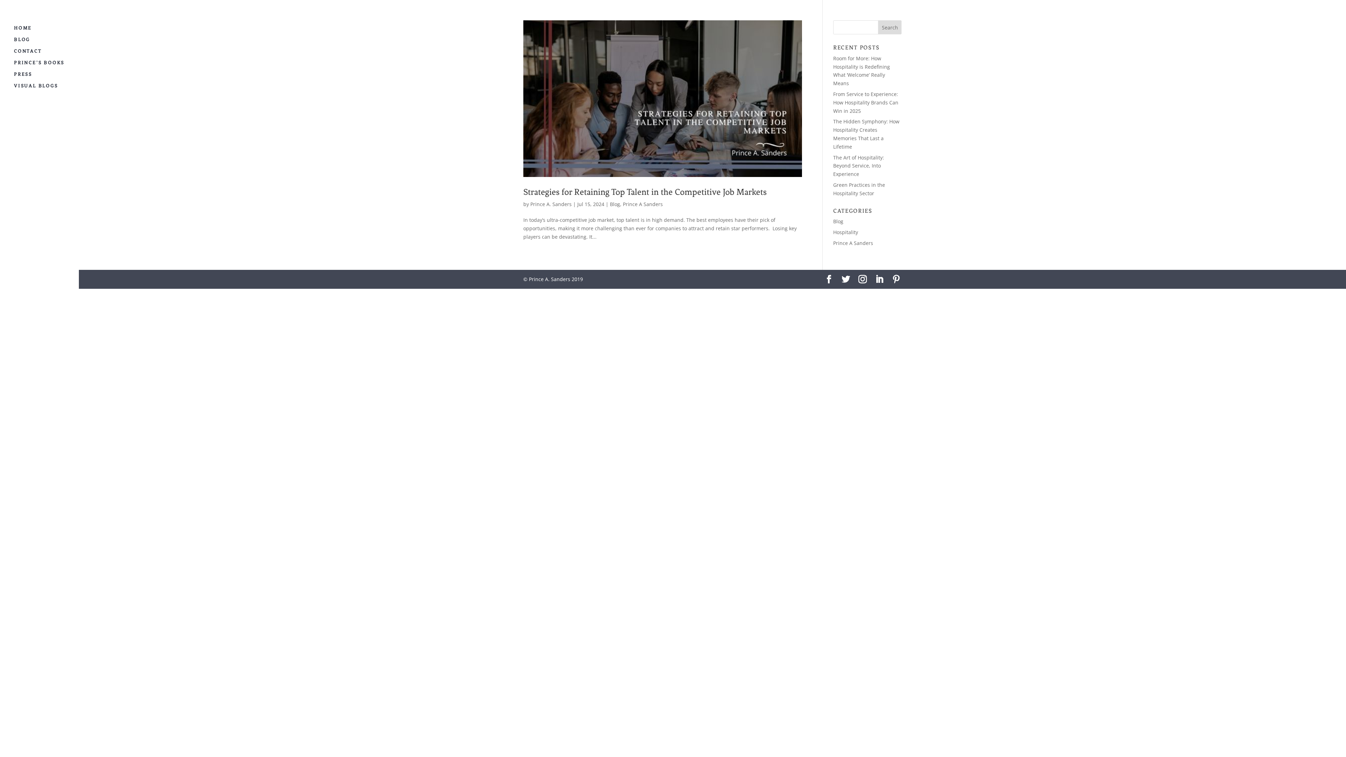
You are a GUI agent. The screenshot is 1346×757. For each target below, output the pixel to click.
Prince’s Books (39, 62)
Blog (22, 39)
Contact (28, 51)
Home (23, 28)
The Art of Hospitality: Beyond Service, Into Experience (858, 166)
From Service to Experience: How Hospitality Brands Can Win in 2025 (865, 102)
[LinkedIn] (879, 279)
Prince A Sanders (643, 204)
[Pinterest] (896, 279)
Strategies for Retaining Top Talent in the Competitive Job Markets (645, 192)
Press (23, 74)
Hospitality (845, 232)
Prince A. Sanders (551, 204)
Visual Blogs (36, 85)
